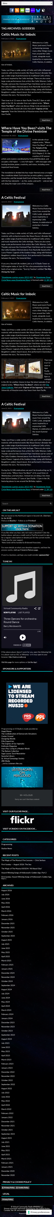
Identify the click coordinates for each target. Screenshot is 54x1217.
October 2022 (7, 1080)
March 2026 (6, 911)
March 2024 (6, 1010)
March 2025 (6, 960)
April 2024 (5, 1006)
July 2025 (5, 944)
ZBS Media (5, 761)
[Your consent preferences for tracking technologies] (39, 1212)
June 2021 (5, 1146)
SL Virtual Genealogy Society (12, 758)
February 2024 (7, 1014)
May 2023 (5, 1051)
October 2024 (7, 981)
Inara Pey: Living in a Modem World (15, 749)
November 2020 (8, 1175)
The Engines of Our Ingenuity (12, 744)
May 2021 (5, 1150)
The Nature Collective (10, 751)
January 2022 (7, 1117)
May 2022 (5, 1101)
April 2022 (5, 1105)
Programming (21, 39)
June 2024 (5, 998)
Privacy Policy (9, 1188)
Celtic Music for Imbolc (18, 34)
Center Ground (7, 736)
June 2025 (5, 948)
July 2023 (5, 1043)
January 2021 (7, 1167)
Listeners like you (15, 763)
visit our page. (26, 550)
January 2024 (7, 1018)
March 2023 (6, 1060)
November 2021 (8, 1126)
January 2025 (7, 969)
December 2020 (8, 1171)
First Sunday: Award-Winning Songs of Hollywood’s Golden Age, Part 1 (26, 878)
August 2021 (6, 1138)
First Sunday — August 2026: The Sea (16, 864)
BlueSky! (13, 521)
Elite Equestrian (7, 741)
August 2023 (6, 1039)
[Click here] (27, 703)
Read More (46, 120)
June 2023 (5, 1047)
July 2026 (5, 894)
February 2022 (7, 1113)
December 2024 (8, 973)
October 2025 (7, 932)
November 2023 (8, 1027)
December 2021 (8, 1121)
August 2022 (6, 1088)
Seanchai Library (8, 756)
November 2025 (8, 927)
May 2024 (5, 1002)
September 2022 (8, 1084)
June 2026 (5, 899)
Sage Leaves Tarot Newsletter (13, 753)
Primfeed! (32, 521)
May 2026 (5, 903)
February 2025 (7, 965)
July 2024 (5, 994)
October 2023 (7, 1031)
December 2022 (8, 1072)
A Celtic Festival (13, 197)
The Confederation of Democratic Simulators (19, 734)
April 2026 (5, 907)
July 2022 (5, 1093)
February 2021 (7, 1163)
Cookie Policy (23, 1188)
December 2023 (8, 1022)
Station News (6, 848)
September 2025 (8, 936)
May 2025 (5, 952)
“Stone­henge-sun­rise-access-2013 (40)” (17, 277)
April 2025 (5, 956)
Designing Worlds (8, 739)
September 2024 (8, 985)
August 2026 (6, 890)
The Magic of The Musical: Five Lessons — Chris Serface (23, 860)
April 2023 (5, 1055)
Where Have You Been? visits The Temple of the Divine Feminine (26, 129)
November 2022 (8, 1076)
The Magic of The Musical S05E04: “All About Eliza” (21, 868)
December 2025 (8, 923)
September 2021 (8, 1134)
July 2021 (5, 1142)
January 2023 (7, 1068)
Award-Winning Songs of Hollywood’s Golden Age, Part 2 (24, 873)
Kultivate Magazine (9, 746)
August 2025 (6, 940)
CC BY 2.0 (48, 280)
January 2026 (7, 919)
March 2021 (6, 1159)
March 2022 (6, 1109)
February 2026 (7, 915)
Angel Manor (6, 731)
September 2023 (8, 1035)
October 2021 (7, 1130)
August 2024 (6, 989)
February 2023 (7, 1064)
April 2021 (5, 1154)
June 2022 (5, 1097)
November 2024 (8, 977)
